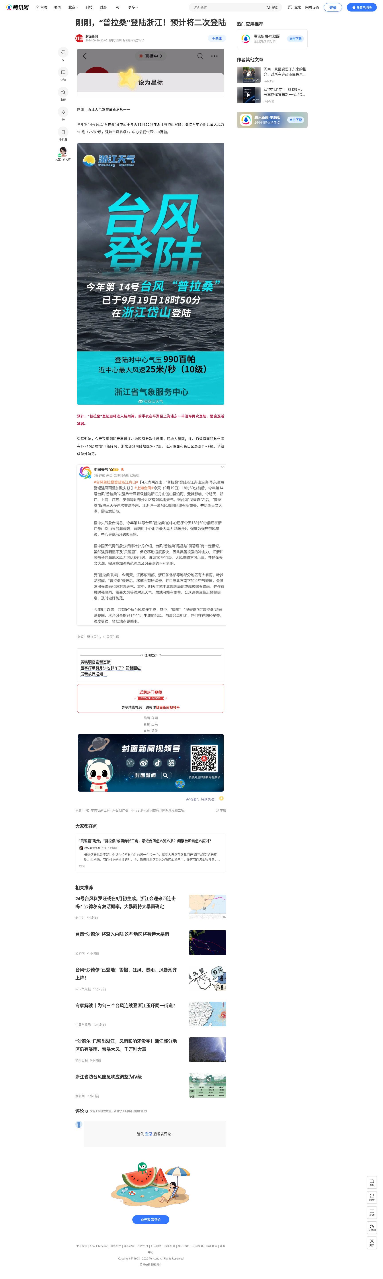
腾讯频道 (211, 1246)
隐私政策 (129, 1246)
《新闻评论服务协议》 (135, 1111)
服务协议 (115, 1246)
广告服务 (156, 1246)
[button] (295, 38)
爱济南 (80, 953)
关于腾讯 (81, 1246)
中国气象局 (83, 1024)
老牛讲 (80, 917)
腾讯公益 (183, 1246)
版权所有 (156, 1265)
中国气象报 (83, 989)
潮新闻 (80, 1096)
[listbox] (150, 991)
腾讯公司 (145, 1265)
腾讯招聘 (169, 1246)
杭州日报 (81, 1060)
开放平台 (142, 1246)
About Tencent (98, 1246)
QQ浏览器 (197, 1246)
